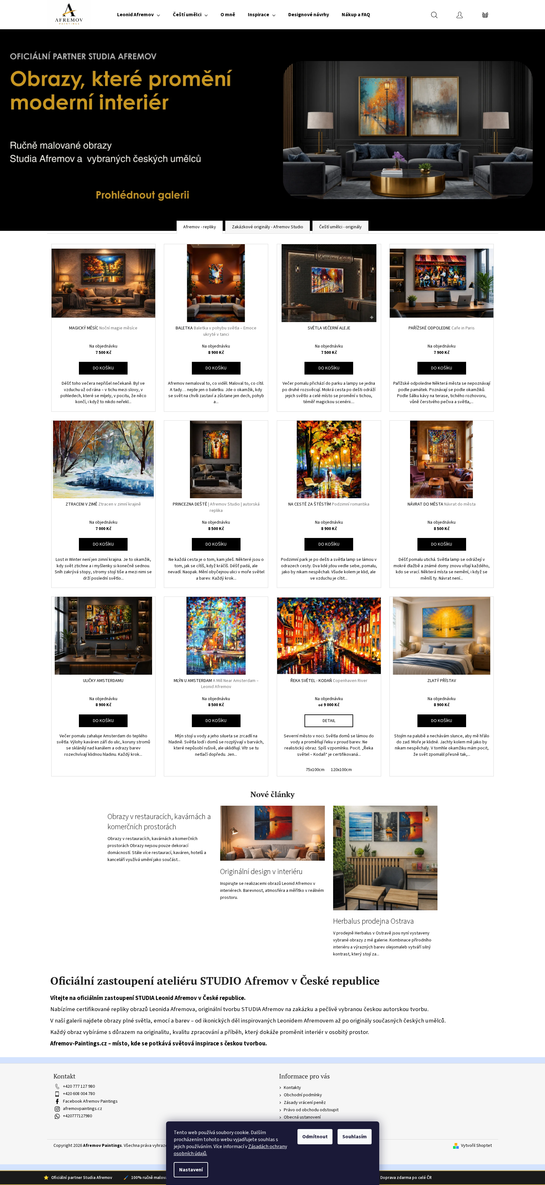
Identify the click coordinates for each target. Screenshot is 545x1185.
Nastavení (191, 1169)
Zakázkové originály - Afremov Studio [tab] (267, 227)
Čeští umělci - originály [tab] (340, 227)
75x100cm (315, 770)
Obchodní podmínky (303, 1095)
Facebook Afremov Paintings (90, 1101)
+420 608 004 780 (79, 1094)
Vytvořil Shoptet (476, 1146)
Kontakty (292, 1088)
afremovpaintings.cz (82, 1109)
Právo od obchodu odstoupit (311, 1110)
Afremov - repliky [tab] (199, 227)
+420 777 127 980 (79, 1086)
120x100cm (341, 770)
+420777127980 (77, 1116)
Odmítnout (315, 1136)
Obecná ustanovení (302, 1117)
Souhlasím (354, 1136)
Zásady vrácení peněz (305, 1102)
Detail (329, 721)
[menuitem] (138, 14)
